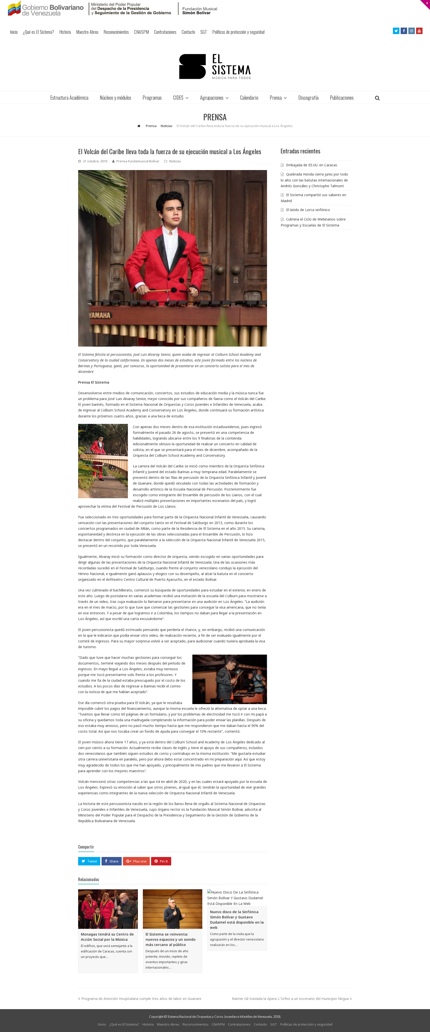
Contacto (188, 32)
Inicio (14, 32)
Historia (65, 32)
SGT (203, 32)
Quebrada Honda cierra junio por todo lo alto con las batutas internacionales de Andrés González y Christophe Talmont (314, 180)
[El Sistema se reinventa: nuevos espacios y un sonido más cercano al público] (173, 909)
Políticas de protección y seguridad (238, 32)
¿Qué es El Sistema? (38, 32)
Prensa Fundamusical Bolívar (137, 161)
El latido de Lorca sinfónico (308, 209)
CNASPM (141, 32)
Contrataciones (165, 32)
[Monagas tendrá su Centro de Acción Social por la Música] (108, 909)
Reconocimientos (116, 32)
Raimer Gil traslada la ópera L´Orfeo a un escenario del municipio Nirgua (290, 998)
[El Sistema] (215, 66)
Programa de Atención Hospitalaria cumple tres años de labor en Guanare (141, 998)
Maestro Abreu (87, 32)
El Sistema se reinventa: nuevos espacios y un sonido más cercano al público (171, 939)
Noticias (175, 161)
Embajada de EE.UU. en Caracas (311, 165)
